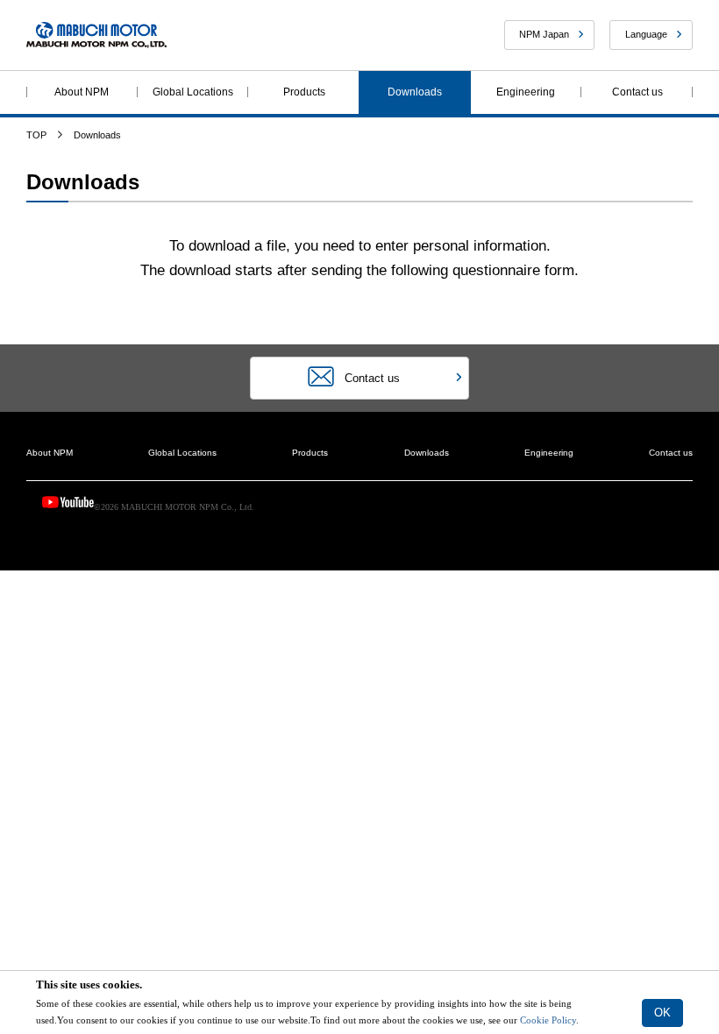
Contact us (637, 92)
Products (304, 92)
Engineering (525, 92)
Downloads (415, 92)
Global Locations (193, 92)
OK (662, 1012)
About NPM (81, 92)
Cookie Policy (546, 1020)
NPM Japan (544, 34)
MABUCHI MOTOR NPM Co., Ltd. (96, 35)
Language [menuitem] (646, 34)
